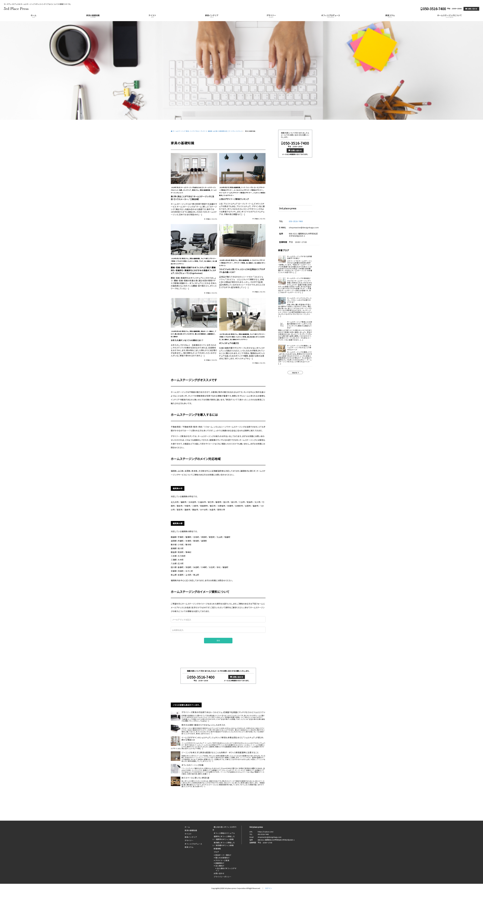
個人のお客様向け (200, 334)
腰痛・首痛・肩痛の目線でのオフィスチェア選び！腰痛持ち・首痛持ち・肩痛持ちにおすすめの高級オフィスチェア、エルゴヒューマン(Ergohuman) (193, 270)
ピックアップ (187, 190)
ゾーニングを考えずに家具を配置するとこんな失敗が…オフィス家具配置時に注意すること (220, 752)
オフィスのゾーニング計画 (193, 765)
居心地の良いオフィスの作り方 (184, 334)
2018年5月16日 (176, 331)
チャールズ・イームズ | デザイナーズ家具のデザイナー (235, 193)
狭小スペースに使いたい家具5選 (195, 778)
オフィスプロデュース (330, 16)
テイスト (152, 16)
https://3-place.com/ (265, 831)
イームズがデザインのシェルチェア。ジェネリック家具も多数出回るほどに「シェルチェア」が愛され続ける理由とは (223, 738)
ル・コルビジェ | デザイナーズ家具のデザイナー (248, 190)
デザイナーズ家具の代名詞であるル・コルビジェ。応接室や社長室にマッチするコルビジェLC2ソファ (223, 712)
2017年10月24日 (225, 334)
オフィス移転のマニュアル (224, 833)
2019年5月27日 (225, 187)
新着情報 (217, 848)
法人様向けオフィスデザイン (239, 339)
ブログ (201, 261)
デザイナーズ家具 (239, 263)
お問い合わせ (472, 9)
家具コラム (390, 16)
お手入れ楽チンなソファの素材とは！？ (187, 340)
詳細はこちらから (211, 219)
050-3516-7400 (434, 8)
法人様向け (207, 261)
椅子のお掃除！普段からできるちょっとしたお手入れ (203, 725)
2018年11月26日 (225, 260)
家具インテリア (211, 16)
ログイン (268, 888)
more (294, 372)
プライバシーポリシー (222, 876)
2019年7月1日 (175, 187)
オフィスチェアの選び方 (229, 343)
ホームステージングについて (449, 16)
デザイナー (271, 16)
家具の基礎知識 (92, 16)
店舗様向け (211, 334)
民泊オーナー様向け (207, 331)
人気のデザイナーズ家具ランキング (234, 199)
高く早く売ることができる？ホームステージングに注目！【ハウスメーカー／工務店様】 (192, 198)
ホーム (33, 16)
